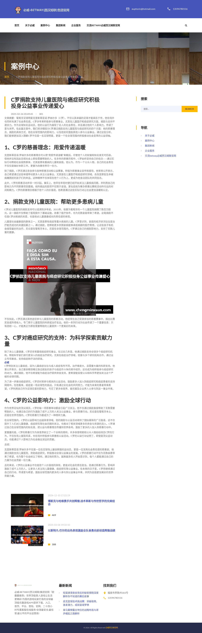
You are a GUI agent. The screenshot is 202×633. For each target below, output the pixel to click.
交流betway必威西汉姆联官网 (103, 25)
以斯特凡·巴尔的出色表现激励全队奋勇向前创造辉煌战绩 (81, 530)
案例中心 (45, 25)
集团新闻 (60, 25)
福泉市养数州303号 (118, 592)
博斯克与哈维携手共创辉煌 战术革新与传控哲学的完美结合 (81, 502)
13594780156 (180, 9)
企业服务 (76, 25)
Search (189, 109)
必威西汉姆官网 (111, 627)
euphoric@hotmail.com (143, 9)
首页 (16, 25)
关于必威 (30, 25)
